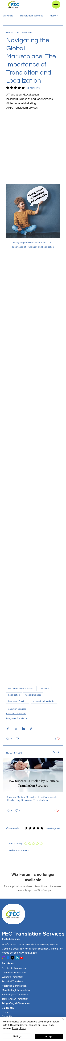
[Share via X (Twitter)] (15, 728)
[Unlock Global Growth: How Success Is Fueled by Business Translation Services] (33, 775)
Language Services (17, 701)
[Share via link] (31, 728)
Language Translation (17, 718)
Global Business (33, 695)
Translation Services (31, 15)
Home (5, 1012)
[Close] (61, 1021)
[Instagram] (3, 958)
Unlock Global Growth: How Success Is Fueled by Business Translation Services (32, 799)
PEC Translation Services (20, 688)
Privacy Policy (19, 1028)
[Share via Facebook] (7, 728)
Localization (14, 695)
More (53, 15)
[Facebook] (8, 958)
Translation (43, 688)
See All (56, 752)
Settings (17, 1036)
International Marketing (44, 701)
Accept (48, 1036)
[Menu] (56, 4)
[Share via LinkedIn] (23, 728)
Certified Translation (16, 713)
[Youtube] (22, 958)
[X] (12, 958)
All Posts (8, 15)
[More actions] (58, 33)
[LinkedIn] (17, 958)
